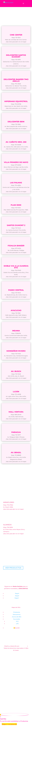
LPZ (17, 623)
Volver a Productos (21, 721)
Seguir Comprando (9, 724)
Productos (16, 612)
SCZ (17, 621)
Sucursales (16, 619)
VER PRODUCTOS (13, 568)
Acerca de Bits (16, 617)
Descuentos (16, 614)
